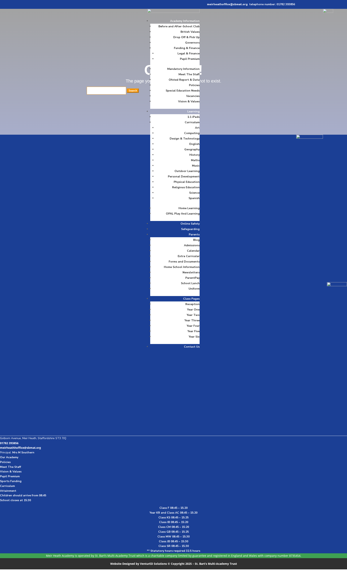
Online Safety (190, 224)
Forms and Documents (184, 262)
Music (196, 166)
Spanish (194, 198)
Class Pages (191, 299)
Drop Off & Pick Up (186, 37)
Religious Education (186, 187)
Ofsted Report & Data (184, 80)
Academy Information (185, 21)
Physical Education (187, 182)
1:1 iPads (193, 117)
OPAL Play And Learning (183, 214)
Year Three (192, 320)
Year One (193, 309)
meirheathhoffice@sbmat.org (20, 448)
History (194, 155)
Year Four (193, 326)
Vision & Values (189, 101)
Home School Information (182, 267)
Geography (192, 149)
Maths (195, 160)
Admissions (192, 245)
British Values (190, 32)
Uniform (194, 289)
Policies (194, 85)
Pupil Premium (190, 59)
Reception (192, 304)
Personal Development (184, 176)
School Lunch (190, 283)
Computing (192, 133)
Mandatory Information (183, 69)
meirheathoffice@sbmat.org (227, 4)
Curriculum (192, 122)
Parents (194, 234)
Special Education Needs (183, 91)
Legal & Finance (189, 53)
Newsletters (191, 272)
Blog (196, 240)
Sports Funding (10, 481)
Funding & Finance (187, 48)
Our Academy (9, 457)
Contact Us (192, 347)
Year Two (193, 315)
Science (194, 193)
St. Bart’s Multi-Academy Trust (115, 556)
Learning (193, 111)
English (194, 144)
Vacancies (193, 96)
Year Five (194, 331)
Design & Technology (185, 138)
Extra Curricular (189, 256)
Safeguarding (190, 229)
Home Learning (189, 208)
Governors (192, 43)
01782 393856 (9, 443)
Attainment (8, 491)
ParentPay (192, 278)
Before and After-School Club (179, 26)
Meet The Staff (189, 74)
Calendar (193, 251)
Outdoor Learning (187, 171)
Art (197, 128)
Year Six (194, 337)
